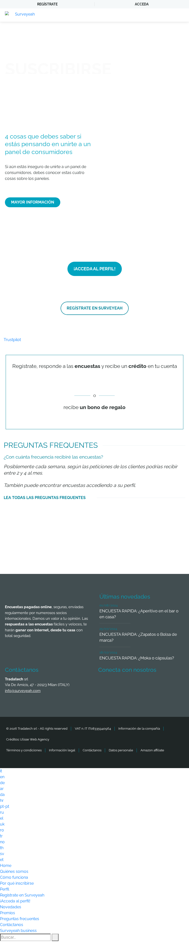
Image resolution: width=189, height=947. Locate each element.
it (1, 771)
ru (2, 812)
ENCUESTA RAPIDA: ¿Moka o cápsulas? (136, 657)
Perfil (4, 889)
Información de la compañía (139, 728)
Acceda (142, 4)
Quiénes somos (14, 871)
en (2, 777)
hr (2, 800)
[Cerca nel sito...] (55, 937)
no (2, 842)
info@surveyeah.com (23, 691)
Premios (7, 913)
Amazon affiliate (152, 750)
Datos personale (121, 750)
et (1, 859)
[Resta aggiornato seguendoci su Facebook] (104, 684)
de (2, 782)
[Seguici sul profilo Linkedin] (141, 684)
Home (5, 865)
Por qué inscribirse (17, 883)
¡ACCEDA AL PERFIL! (95, 268)
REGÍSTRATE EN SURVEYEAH (95, 308)
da (2, 794)
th (1, 847)
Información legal (62, 750)
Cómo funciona (14, 877)
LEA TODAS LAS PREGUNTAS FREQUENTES (45, 497)
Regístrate (47, 4)
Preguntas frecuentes (19, 918)
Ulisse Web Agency (34, 739)
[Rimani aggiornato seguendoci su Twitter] (123, 684)
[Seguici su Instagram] (159, 684)
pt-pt (4, 806)
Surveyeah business (18, 930)
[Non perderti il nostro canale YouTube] (104, 697)
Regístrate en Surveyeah (22, 895)
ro (2, 830)
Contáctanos (92, 750)
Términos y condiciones (24, 750)
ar (2, 788)
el (1, 818)
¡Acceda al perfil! (15, 901)
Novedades (10, 907)
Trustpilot (12, 339)
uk (2, 824)
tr (1, 836)
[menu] (180, 15)
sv (2, 853)
